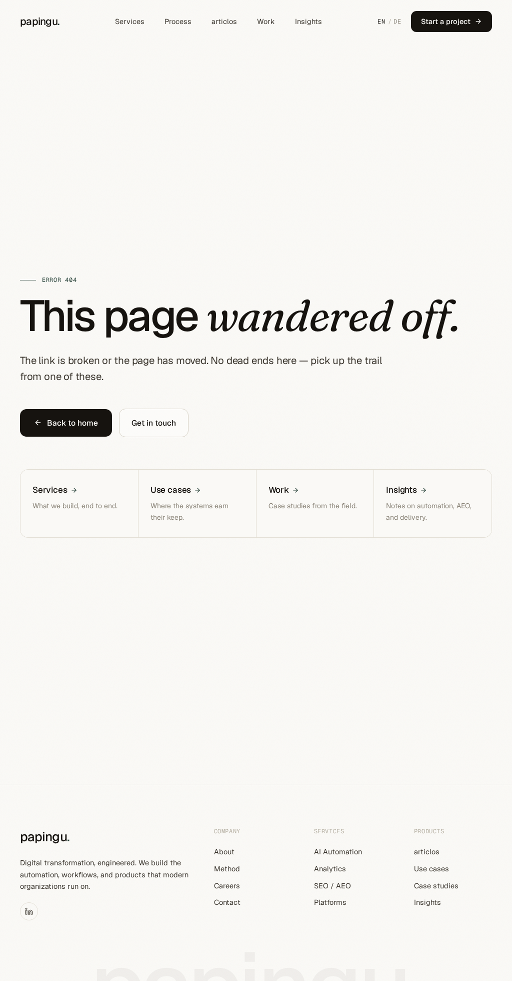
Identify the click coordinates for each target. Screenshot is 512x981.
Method (227, 868)
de (397, 22)
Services (129, 21)
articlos (224, 21)
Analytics (330, 868)
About (224, 851)
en (381, 22)
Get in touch (154, 423)
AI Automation (338, 851)
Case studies (436, 885)
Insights (308, 21)
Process (178, 21)
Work (266, 21)
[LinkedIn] (29, 911)
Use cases (431, 868)
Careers (227, 885)
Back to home (72, 423)
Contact (227, 902)
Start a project (445, 21)
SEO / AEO (332, 885)
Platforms (330, 902)
